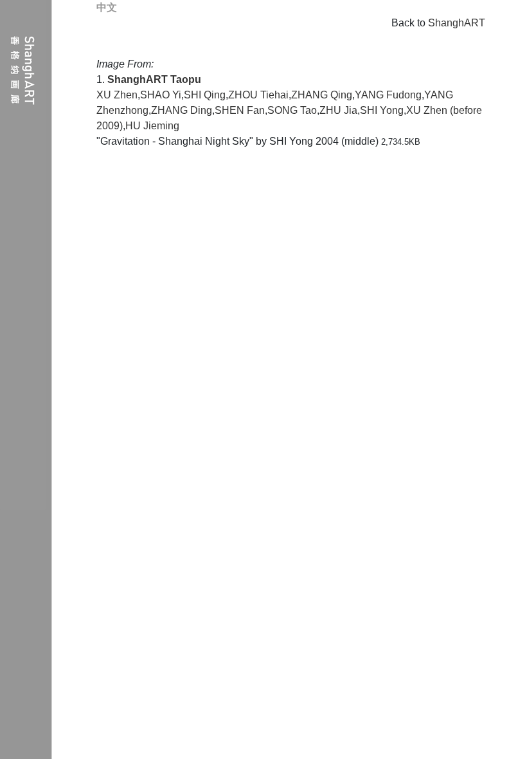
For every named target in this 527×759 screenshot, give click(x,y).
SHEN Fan (240, 110)
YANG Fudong (388, 94)
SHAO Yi (160, 94)
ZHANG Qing (321, 94)
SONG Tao (292, 110)
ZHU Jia (338, 110)
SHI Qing (205, 94)
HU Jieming (152, 125)
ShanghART (456, 22)
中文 (106, 7)
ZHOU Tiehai (258, 94)
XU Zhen (117, 94)
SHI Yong (382, 110)
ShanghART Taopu (154, 79)
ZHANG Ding (181, 110)
